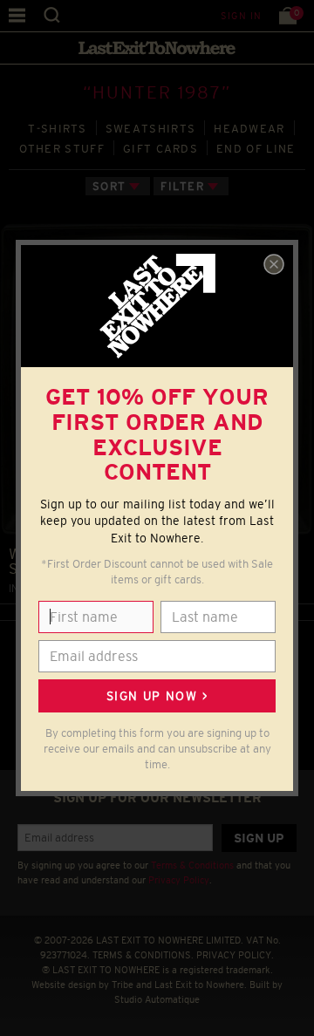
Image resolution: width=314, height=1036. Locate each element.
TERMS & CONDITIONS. (143, 955)
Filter (182, 186)
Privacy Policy (178, 880)
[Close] (273, 264)
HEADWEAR (249, 128)
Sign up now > (157, 696)
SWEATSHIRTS (150, 128)
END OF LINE (255, 148)
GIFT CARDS (160, 148)
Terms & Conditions (192, 865)
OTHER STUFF (62, 148)
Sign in (241, 15)
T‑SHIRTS (57, 128)
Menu (17, 15)
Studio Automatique (157, 999)
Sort (109, 186)
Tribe (122, 984)
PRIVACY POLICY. (235, 955)
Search (52, 15)
